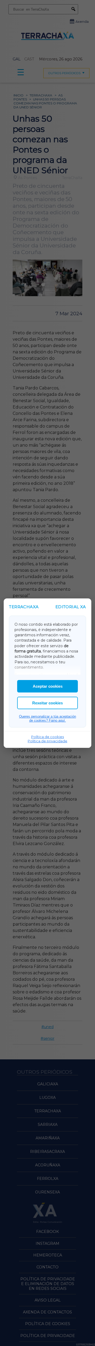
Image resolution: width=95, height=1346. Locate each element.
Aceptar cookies (48, 686)
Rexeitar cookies (47, 703)
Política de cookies (47, 737)
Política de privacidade (47, 741)
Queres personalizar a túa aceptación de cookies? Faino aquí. (47, 718)
